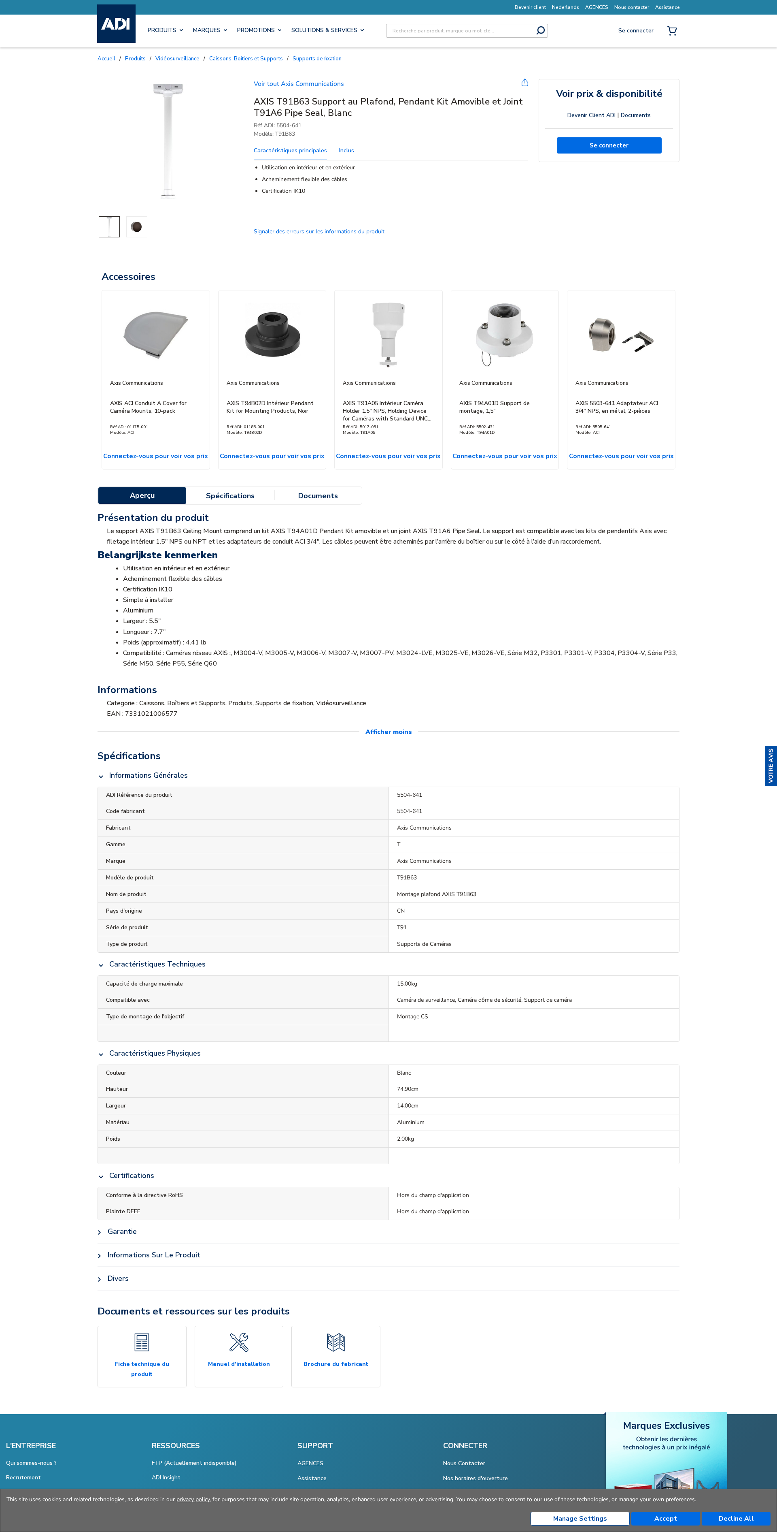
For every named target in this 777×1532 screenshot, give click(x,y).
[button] (771, 766)
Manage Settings (580, 1518)
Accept (665, 1518)
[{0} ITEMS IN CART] (673, 31)
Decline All (736, 1518)
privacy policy (193, 1499)
